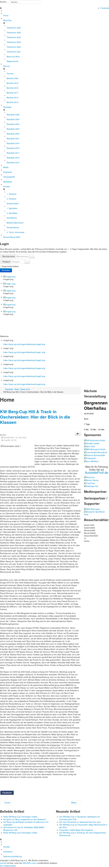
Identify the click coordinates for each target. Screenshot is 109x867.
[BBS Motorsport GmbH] (94, 449)
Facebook (105, 8)
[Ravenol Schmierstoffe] (94, 455)
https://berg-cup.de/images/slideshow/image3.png (24, 360)
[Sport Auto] (89, 446)
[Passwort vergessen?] (27, 262)
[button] (78, 434)
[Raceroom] (89, 477)
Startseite (9, 389)
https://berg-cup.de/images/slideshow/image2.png (24, 384)
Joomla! (3, 863)
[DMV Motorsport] (92, 508)
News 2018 (25, 389)
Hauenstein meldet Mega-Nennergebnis (76, 830)
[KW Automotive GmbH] (94, 440)
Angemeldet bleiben (10, 266)
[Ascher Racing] (91, 480)
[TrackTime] (89, 483)
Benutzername (9, 256)
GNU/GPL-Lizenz (30, 863)
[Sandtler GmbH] (91, 443)
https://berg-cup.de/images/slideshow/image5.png (24, 376)
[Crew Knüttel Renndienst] (95, 452)
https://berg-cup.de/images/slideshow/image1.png (24, 352)
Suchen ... (4, 1)
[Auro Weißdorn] (91, 461)
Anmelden (6, 270)
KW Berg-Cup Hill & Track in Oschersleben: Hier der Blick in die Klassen (35, 417)
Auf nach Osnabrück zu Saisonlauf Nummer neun (80, 822)
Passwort (6, 261)
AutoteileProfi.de (96, 472)
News (16, 389)
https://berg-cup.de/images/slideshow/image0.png (24, 344)
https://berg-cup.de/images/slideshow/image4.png (24, 368)
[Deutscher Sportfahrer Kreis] (96, 512)
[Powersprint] (90, 458)
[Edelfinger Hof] (91, 486)
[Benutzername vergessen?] (32, 256)
